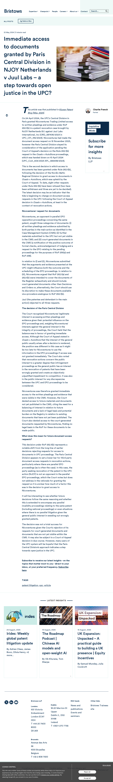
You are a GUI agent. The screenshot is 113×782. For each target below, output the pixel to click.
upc (41, 585)
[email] (6, 115)
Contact (84, 11)
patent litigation (30, 585)
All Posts (8, 21)
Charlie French (100, 110)
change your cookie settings (50, 775)
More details (107, 765)
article (47, 585)
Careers (63, 11)
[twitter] (6, 122)
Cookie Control (9, 767)
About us (73, 11)
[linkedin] (6, 128)
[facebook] (6, 134)
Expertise (33, 11)
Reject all (87, 772)
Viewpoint (44, 11)
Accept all (87, 778)
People (54, 11)
